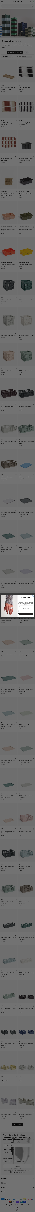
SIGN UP (26, 613)
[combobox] (25, 611)
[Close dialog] (33, 596)
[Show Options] (32, 611)
